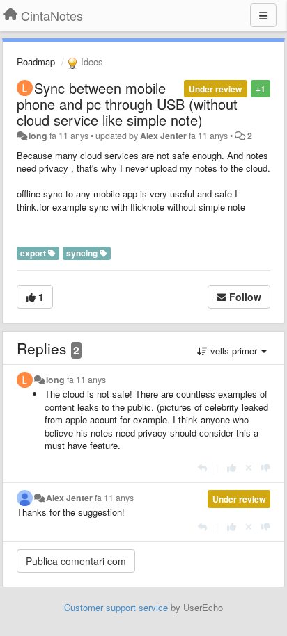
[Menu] (263, 15)
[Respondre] (202, 467)
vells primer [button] (234, 350)
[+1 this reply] (231, 467)
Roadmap (36, 61)
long (38, 135)
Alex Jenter (163, 135)
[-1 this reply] (265, 467)
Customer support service (116, 607)
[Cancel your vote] (248, 467)
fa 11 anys (86, 379)
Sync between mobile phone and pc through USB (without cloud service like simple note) (127, 104)
